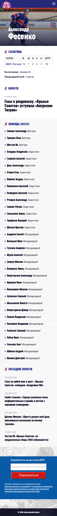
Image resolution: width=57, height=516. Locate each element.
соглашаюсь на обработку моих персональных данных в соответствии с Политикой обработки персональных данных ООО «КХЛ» (28, 489)
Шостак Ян (17, 144)
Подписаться (28, 475)
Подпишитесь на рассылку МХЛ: (28, 460)
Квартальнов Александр (27, 275)
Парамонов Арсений (23, 186)
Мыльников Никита (24, 303)
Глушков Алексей (21, 158)
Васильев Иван (22, 241)
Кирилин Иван (21, 282)
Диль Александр (21, 165)
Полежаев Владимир (25, 323)
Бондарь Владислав (23, 151)
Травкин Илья (18, 137)
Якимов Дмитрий (23, 358)
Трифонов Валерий (22, 220)
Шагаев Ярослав (21, 227)
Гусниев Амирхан (23, 248)
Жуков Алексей (22, 254)
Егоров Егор (18, 172)
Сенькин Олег (21, 344)
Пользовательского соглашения (17, 486)
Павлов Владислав (24, 316)
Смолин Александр (21, 131)
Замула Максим (22, 261)
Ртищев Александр (22, 199)
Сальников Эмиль (22, 213)
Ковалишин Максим (24, 289)
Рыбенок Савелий (23, 330)
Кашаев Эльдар (20, 179)
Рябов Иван (20, 337)
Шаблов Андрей (22, 351)
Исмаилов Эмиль (23, 268)
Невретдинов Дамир (25, 309)
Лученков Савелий (24, 296)
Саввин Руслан (20, 206)
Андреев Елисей (22, 234)
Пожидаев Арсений (23, 192)
